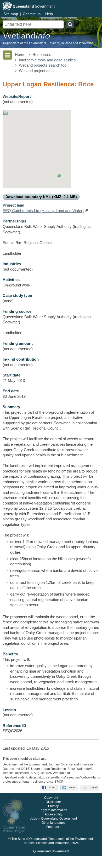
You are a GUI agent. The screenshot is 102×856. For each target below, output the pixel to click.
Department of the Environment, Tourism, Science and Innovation (48, 43)
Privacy (53, 806)
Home (20, 55)
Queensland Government (51, 851)
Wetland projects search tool (43, 65)
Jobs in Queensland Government (53, 818)
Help (49, 14)
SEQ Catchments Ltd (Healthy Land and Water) (43, 211)
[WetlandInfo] (26, 36)
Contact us (32, 14)
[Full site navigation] (7, 55)
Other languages (53, 823)
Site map (10, 14)
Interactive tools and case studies (47, 60)
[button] (59, 176)
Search (70, 24)
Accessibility (53, 814)
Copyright (51, 798)
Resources (41, 55)
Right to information (53, 810)
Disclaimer (53, 802)
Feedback (53, 827)
